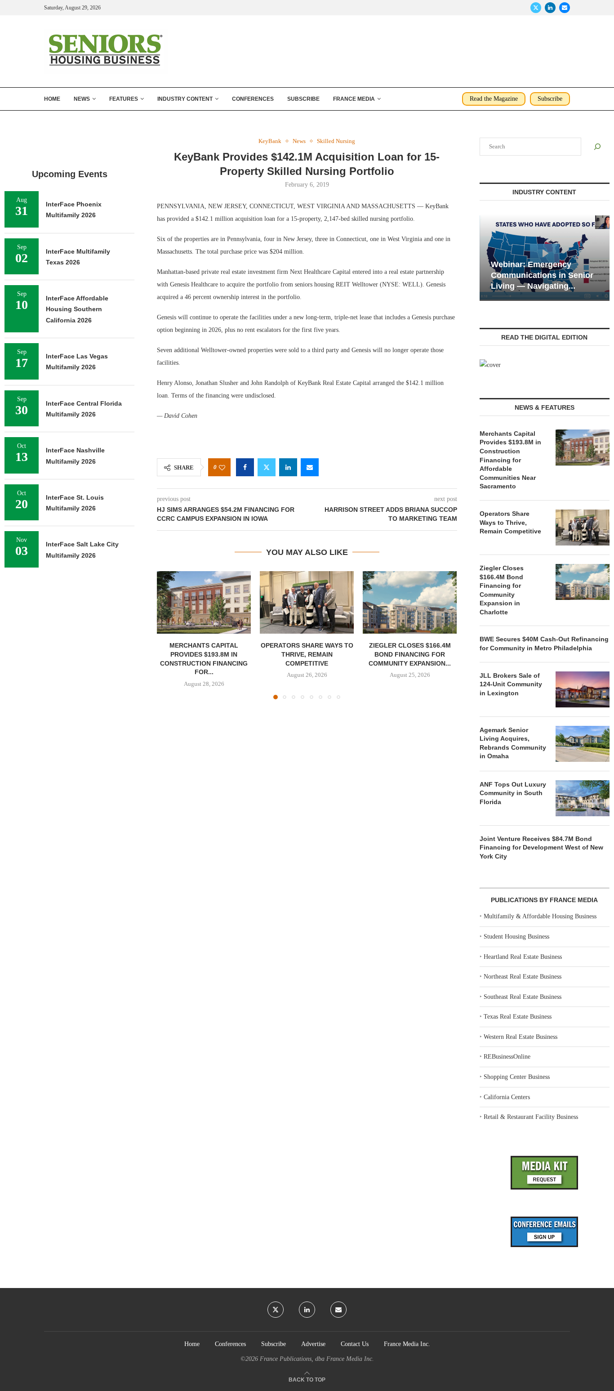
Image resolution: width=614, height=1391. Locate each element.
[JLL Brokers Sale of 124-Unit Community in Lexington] (583, 689)
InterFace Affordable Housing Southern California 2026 (77, 309)
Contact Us (355, 1344)
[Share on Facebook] (245, 467)
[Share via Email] (310, 467)
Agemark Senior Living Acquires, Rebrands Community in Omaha (513, 743)
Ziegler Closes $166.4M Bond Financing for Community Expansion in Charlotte (502, 590)
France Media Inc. (407, 1344)
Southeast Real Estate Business (522, 996)
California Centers (507, 1097)
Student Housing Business (516, 936)
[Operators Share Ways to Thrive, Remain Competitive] (307, 602)
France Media (354, 99)
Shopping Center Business (517, 1076)
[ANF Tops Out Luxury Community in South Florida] (583, 798)
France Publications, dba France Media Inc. (317, 1358)
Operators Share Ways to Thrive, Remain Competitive (307, 654)
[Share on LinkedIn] (288, 467)
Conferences (253, 99)
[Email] (564, 7)
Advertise (313, 1344)
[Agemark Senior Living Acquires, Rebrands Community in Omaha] (583, 744)
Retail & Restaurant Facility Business (531, 1117)
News (82, 99)
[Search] (597, 147)
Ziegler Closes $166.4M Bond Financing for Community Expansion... (410, 654)
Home (52, 99)
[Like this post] (222, 467)
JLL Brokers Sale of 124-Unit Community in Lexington (511, 684)
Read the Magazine (494, 98)
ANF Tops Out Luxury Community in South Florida (513, 793)
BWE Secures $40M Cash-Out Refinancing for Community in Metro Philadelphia (544, 643)
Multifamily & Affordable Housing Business (540, 916)
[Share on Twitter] (267, 467)
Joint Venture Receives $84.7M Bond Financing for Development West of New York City (541, 847)
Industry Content (185, 99)
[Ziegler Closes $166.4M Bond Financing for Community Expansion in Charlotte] (410, 602)
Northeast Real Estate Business (522, 976)
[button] (169, 634)
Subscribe (303, 99)
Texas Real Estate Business (518, 1016)
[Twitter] (535, 7)
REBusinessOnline (507, 1056)
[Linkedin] (550, 7)
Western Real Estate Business (520, 1036)
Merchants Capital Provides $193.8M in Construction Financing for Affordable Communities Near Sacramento (510, 460)
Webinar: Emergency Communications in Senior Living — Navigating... (542, 275)
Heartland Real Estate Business (523, 956)
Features (123, 99)
